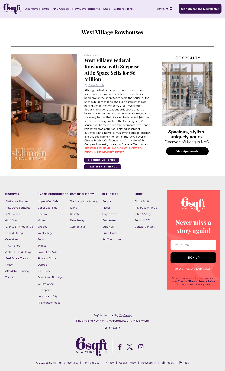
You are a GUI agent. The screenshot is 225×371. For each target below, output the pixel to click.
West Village (45, 233)
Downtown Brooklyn (50, 277)
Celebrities (11, 239)
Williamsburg (46, 283)
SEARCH (162, 8)
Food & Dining (14, 233)
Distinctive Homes (37, 8)
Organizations (110, 214)
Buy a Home (110, 233)
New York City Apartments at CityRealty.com (121, 320)
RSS (186, 362)
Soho (41, 239)
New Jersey (77, 220)
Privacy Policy (207, 281)
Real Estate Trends (102, 166)
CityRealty (125, 315)
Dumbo (42, 264)
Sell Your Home (111, 239)
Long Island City (47, 296)
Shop (106, 8)
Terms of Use (186, 281)
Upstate (75, 214)
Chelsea (42, 226)
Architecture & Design (19, 252)
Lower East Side (47, 252)
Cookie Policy (127, 362)
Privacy (109, 362)
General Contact (145, 226)
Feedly (170, 362)
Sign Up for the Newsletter (200, 9)
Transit (9, 277)
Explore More (123, 8)
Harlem (42, 214)
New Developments (86, 8)
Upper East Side (47, 207)
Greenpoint (45, 290)
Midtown (43, 220)
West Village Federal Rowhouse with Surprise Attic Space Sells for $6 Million (111, 69)
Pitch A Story (143, 214)
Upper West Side (48, 201)
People (106, 201)
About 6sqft (142, 201)
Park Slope (44, 271)
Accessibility (148, 362)
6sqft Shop (11, 220)
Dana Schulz (96, 85)
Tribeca (42, 245)
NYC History (12, 245)
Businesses (109, 220)
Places (106, 207)
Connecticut (77, 226)
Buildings (108, 226)
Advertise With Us (146, 207)
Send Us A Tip (143, 220)
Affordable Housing (17, 271)
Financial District (48, 258)
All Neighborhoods (49, 302)
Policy (9, 264)
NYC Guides (61, 8)
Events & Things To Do (19, 226)
